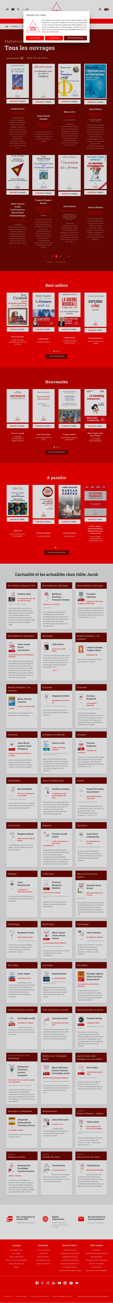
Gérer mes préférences (75, 38)
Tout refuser (54, 38)
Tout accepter (35, 38)
